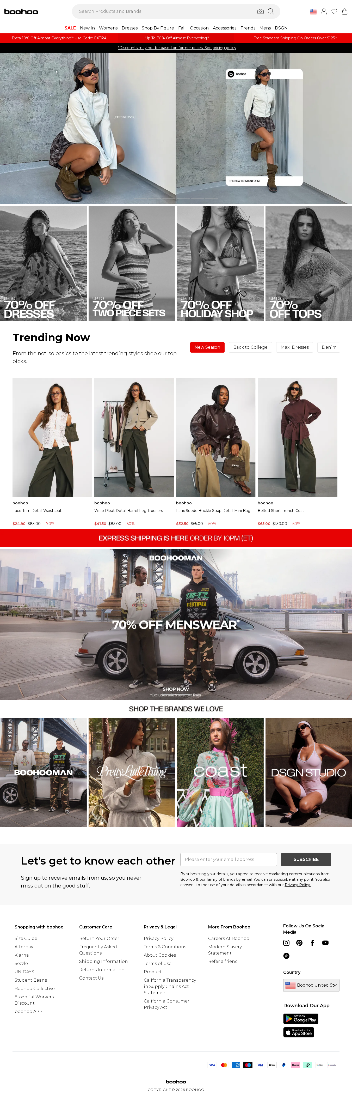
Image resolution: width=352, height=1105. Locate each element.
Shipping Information (103, 961)
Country (291, 972)
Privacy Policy (158, 938)
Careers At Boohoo (228, 938)
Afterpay (24, 946)
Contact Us (91, 978)
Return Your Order (99, 938)
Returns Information (102, 969)
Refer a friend (223, 961)
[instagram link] (286, 943)
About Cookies (160, 955)
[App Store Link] (300, 1025)
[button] (313, 12)
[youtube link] (325, 943)
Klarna (22, 955)
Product (153, 971)
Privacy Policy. (298, 885)
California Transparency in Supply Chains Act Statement (170, 986)
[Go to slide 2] (183, 694)
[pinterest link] (299, 943)
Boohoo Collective (35, 988)
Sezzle (21, 963)
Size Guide (26, 938)
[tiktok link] (286, 956)
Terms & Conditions (165, 946)
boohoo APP (28, 1011)
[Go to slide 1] (168, 694)
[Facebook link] (312, 943)
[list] (176, 128)
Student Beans (31, 980)
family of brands (221, 879)
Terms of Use (157, 963)
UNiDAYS (24, 971)
